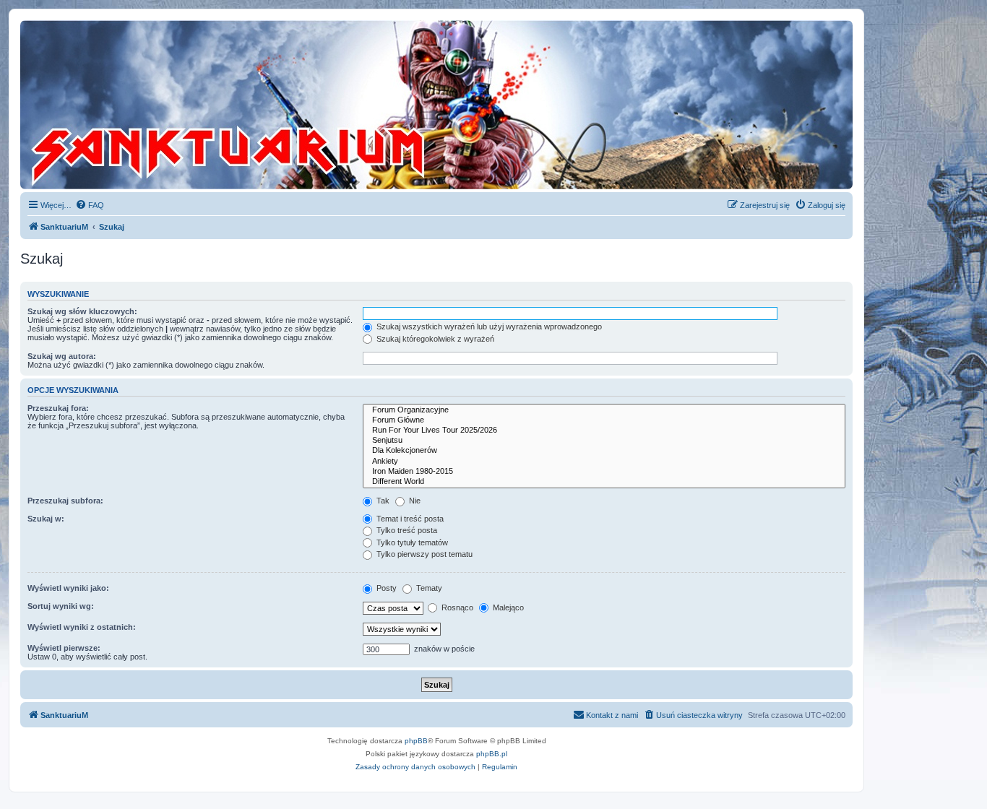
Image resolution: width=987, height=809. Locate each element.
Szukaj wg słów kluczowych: (82, 311)
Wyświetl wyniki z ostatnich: (81, 627)
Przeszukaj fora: (58, 408)
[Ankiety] (604, 462)
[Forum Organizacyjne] (604, 410)
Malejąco (507, 607)
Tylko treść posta (405, 530)
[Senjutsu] (604, 441)
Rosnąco (456, 607)
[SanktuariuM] (295, 105)
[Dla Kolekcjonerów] (604, 451)
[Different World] (604, 482)
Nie (414, 500)
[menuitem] (89, 205)
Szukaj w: (45, 518)
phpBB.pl (491, 754)
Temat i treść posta (409, 518)
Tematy (428, 588)
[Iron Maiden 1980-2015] (604, 472)
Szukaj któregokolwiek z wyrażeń (434, 338)
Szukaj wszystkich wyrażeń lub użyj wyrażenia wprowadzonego (488, 326)
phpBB (416, 741)
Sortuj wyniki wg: (60, 606)
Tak (381, 500)
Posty (385, 588)
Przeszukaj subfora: (65, 500)
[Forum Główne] (604, 420)
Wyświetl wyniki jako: (68, 588)
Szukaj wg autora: (61, 356)
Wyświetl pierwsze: (63, 648)
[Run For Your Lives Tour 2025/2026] (604, 430)
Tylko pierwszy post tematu (423, 554)
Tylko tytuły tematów (411, 542)
